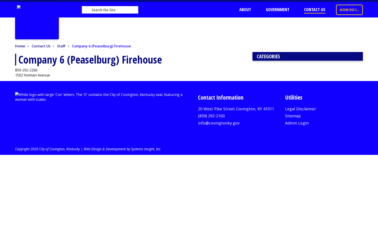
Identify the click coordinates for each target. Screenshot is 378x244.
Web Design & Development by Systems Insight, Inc (122, 149)
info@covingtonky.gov (219, 123)
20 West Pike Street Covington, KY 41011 (236, 108)
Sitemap (293, 115)
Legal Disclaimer (300, 108)
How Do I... (349, 9)
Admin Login (297, 123)
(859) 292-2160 (211, 115)
